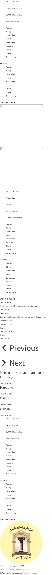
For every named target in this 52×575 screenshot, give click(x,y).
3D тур (8, 31)
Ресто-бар (10, 35)
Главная (9, 28)
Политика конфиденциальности (14, 569)
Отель (8, 53)
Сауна (8, 49)
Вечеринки (10, 42)
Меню (8, 39)
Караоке (9, 46)
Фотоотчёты (11, 57)
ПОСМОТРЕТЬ (6, 324)
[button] (26, 63)
